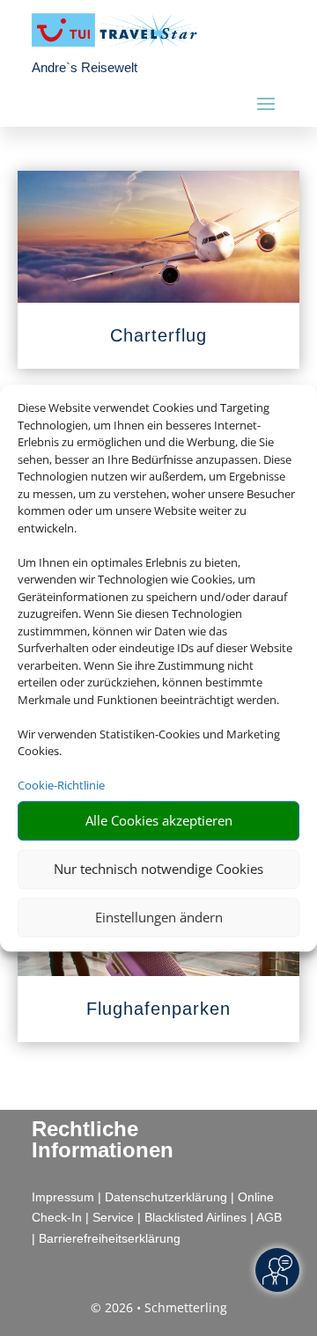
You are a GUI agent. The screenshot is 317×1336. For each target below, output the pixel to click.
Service (113, 1217)
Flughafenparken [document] (158, 1008)
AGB (269, 1217)
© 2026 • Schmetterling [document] (159, 1307)
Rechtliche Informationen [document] (102, 1140)
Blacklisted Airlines (195, 1217)
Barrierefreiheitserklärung (110, 1238)
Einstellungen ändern (159, 917)
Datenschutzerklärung (166, 1197)
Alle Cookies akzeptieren (158, 820)
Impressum (63, 1197)
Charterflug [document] (158, 335)
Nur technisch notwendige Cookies (158, 868)
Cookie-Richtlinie (61, 785)
